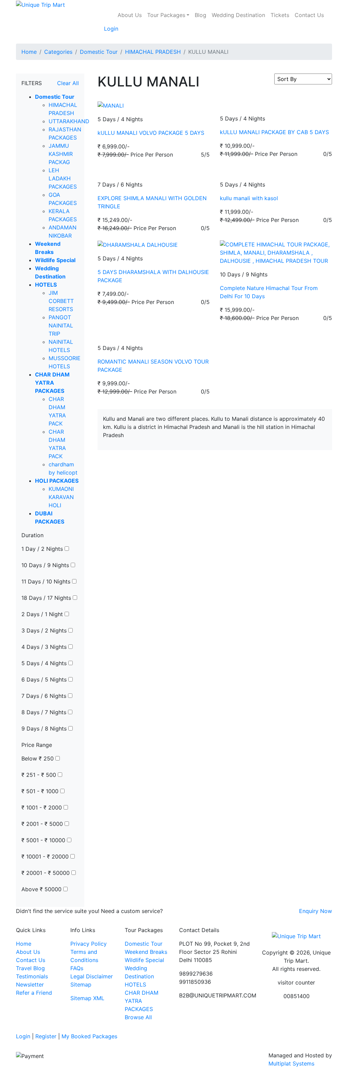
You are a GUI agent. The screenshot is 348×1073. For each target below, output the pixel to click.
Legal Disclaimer (91, 976)
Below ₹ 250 (38, 758)
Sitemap (80, 984)
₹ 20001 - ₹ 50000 (46, 872)
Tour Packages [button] (166, 15)
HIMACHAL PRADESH (153, 51)
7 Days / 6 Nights (44, 695)
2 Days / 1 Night (43, 614)
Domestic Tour (99, 51)
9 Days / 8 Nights (44, 728)
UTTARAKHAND (69, 121)
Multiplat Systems (291, 1063)
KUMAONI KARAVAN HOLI (61, 497)
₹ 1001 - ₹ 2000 (42, 807)
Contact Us (309, 15)
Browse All (138, 1017)
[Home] (112, 11)
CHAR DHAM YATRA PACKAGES (141, 1000)
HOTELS (135, 984)
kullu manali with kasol (249, 198)
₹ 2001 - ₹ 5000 (43, 823)
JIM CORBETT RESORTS (61, 301)
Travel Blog (30, 968)
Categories (58, 51)
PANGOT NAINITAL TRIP (61, 325)
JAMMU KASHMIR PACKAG (61, 153)
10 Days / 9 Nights (46, 565)
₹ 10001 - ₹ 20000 (45, 856)
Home (29, 51)
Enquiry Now (315, 911)
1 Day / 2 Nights (43, 548)
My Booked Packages (89, 1036)
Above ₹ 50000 (42, 889)
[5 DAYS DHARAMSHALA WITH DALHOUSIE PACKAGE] (138, 244)
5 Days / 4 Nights (44, 663)
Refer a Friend (34, 992)
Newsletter (30, 984)
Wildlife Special (144, 960)
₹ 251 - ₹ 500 (39, 774)
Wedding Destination (238, 15)
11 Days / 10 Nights (46, 581)
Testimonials (32, 976)
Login (111, 28)
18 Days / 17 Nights (47, 597)
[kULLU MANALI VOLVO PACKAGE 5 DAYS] (111, 104)
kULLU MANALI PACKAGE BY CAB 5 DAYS (274, 132)
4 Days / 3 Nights (44, 646)
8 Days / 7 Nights (44, 712)
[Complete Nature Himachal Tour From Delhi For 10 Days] (276, 252)
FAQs (76, 968)
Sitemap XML (87, 998)
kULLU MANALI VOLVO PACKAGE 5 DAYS (151, 132)
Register (45, 1036)
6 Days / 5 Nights (44, 679)
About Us (130, 15)
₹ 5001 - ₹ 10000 (44, 840)
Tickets (280, 15)
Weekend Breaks (146, 951)
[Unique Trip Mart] (40, 4)
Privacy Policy (88, 943)
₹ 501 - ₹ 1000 (40, 791)
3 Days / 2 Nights (44, 630)
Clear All (68, 83)
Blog (200, 15)
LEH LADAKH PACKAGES (63, 178)
